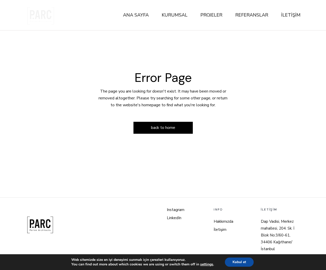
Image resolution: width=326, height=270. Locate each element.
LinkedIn (174, 217)
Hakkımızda (223, 221)
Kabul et (239, 262)
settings (206, 264)
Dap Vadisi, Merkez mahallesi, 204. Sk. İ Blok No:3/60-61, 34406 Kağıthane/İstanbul (277, 235)
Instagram (175, 209)
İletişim (220, 229)
